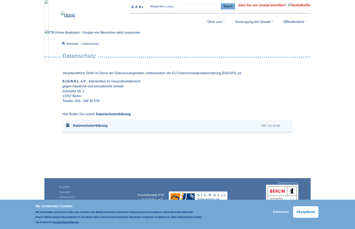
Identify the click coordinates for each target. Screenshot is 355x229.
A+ (141, 7)
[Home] (59, 15)
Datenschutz (67, 196)
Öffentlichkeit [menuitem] (290, 25)
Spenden (65, 192)
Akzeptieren (305, 212)
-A (132, 7)
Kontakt (64, 186)
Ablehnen (281, 212)
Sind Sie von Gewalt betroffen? (262, 5)
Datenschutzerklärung (90, 125)
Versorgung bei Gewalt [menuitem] (249, 25)
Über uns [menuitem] (211, 25)
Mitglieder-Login (162, 6)
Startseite (72, 43)
